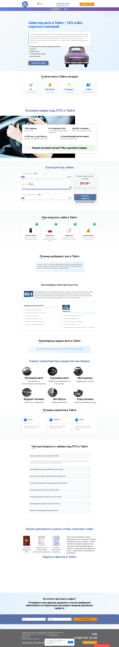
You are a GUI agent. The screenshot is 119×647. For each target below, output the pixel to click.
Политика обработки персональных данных (40, 635)
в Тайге (41, 4)
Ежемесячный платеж (29, 194)
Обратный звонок (87, 4)
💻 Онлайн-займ (55, 9)
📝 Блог (66, 9)
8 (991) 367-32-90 (62, 3)
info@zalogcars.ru (33, 642)
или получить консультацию (85, 201)
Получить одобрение (85, 197)
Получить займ (38, 63)
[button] (102, 645)
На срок (24, 184)
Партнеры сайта (26, 637)
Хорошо (70, 642)
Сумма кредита (27, 173)
